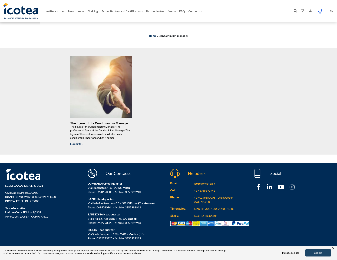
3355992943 (133, 192)
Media (172, 11)
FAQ (182, 11)
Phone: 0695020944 (100, 207)
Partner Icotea (155, 11)
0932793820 (104, 238)
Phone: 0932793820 (100, 222)
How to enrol (76, 11)
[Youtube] (280, 187)
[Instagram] (292, 187)
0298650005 (104, 192)
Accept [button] (318, 252)
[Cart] (320, 11)
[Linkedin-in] (269, 187)
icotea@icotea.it (204, 183)
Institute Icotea (55, 11)
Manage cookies (290, 253)
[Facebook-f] (258, 187)
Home (152, 36)
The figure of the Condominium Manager (99, 123)
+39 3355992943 (204, 190)
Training (93, 11)
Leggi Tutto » (76, 144)
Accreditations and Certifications (122, 11)
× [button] (333, 248)
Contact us (195, 11)
